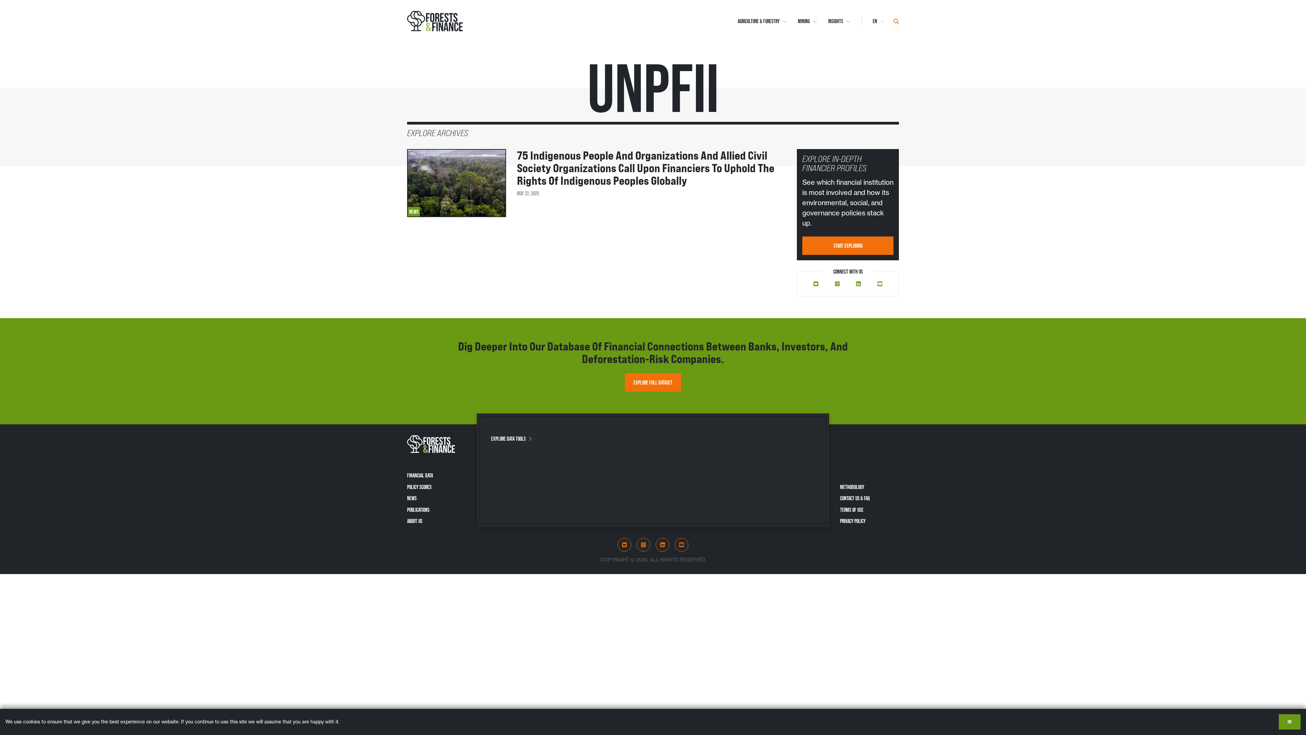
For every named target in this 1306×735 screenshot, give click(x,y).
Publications (418, 510)
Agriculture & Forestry (759, 21)
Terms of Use (852, 510)
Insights (835, 21)
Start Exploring (848, 246)
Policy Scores (419, 487)
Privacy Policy (853, 521)
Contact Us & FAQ (855, 498)
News (412, 498)
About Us (414, 521)
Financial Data (420, 475)
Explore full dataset (653, 382)
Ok (1290, 721)
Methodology (852, 487)
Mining (804, 21)
